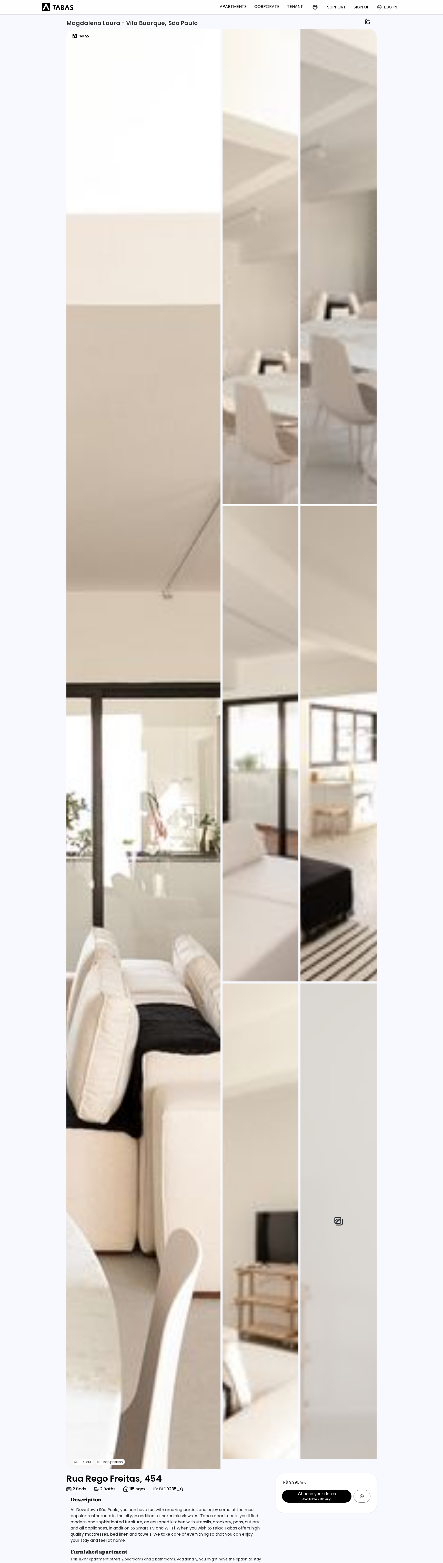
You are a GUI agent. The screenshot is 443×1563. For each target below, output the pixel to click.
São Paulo (183, 23)
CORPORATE (266, 6)
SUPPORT (336, 7)
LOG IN (390, 7)
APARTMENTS (233, 6)
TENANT (295, 6)
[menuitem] (233, 6)
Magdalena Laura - (96, 23)
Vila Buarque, (146, 23)
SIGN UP (361, 7)
